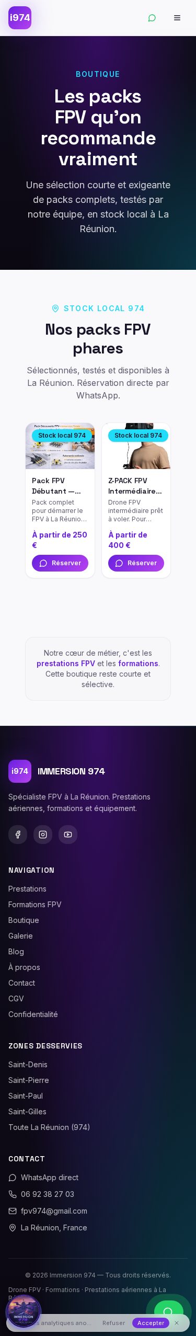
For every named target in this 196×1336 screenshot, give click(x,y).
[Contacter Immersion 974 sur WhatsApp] (168, 1311)
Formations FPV (35, 904)
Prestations (27, 888)
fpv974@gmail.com (54, 1210)
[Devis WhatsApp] (152, 17)
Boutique (23, 920)
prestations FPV (66, 663)
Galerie (20, 935)
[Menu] (177, 17)
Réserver (66, 563)
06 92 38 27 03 (47, 1194)
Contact (21, 982)
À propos (24, 967)
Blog (16, 951)
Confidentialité (33, 1014)
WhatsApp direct (49, 1177)
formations (138, 663)
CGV (16, 998)
